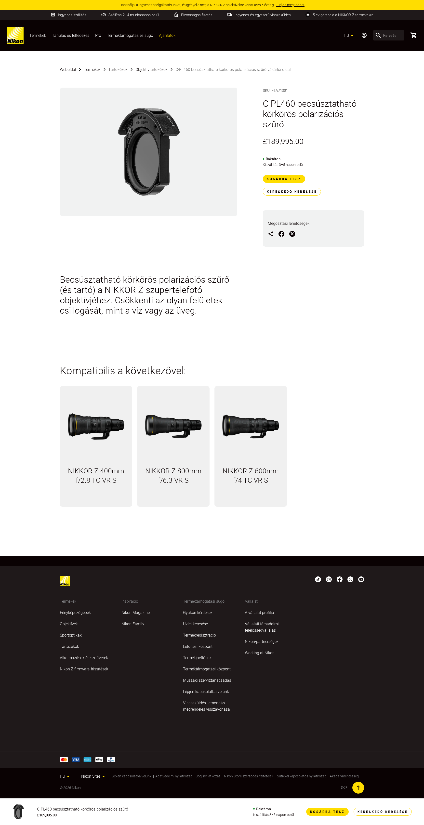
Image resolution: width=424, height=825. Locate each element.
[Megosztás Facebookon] (281, 233)
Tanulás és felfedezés (70, 35)
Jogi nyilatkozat (208, 776)
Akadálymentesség (344, 776)
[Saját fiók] (364, 35)
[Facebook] (340, 579)
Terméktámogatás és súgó (130, 35)
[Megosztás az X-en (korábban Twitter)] (292, 233)
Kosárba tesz (284, 179)
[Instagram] (329, 579)
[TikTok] (318, 579)
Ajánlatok (167, 35)
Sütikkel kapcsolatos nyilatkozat (301, 776)
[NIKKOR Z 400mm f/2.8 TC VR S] (96, 426)
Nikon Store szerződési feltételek (248, 776)
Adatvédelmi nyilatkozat (173, 776)
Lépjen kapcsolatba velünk (131, 776)
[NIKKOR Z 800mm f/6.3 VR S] (173, 426)
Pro (98, 35)
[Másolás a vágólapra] (271, 233)
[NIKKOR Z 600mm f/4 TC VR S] (250, 426)
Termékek (37, 35)
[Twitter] (350, 579)
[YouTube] (361, 579)
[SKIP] (358, 788)
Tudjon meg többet (96, 501)
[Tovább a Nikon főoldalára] (15, 35)
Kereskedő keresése (292, 191)
